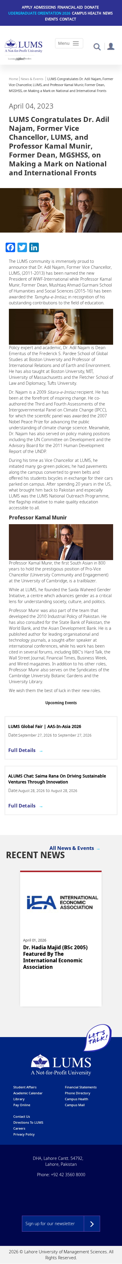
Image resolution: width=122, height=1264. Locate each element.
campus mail (75, 1105)
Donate (91, 7)
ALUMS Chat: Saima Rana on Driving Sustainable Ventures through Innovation (57, 779)
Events (51, 19)
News (108, 13)
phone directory (77, 1093)
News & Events (32, 79)
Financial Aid (70, 7)
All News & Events (71, 848)
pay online (21, 1105)
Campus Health (86, 13)
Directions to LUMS (28, 1122)
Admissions (45, 7)
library (19, 1099)
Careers (19, 1128)
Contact (68, 19)
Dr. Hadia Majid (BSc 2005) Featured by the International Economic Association (55, 957)
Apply (27, 7)
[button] (97, 46)
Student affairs (24, 1087)
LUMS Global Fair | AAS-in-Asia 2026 (44, 726)
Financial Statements (81, 1087)
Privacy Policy (24, 1134)
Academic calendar (28, 1093)
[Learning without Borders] (19, 59)
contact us (21, 1116)
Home (13, 79)
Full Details (22, 750)
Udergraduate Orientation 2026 (39, 13)
